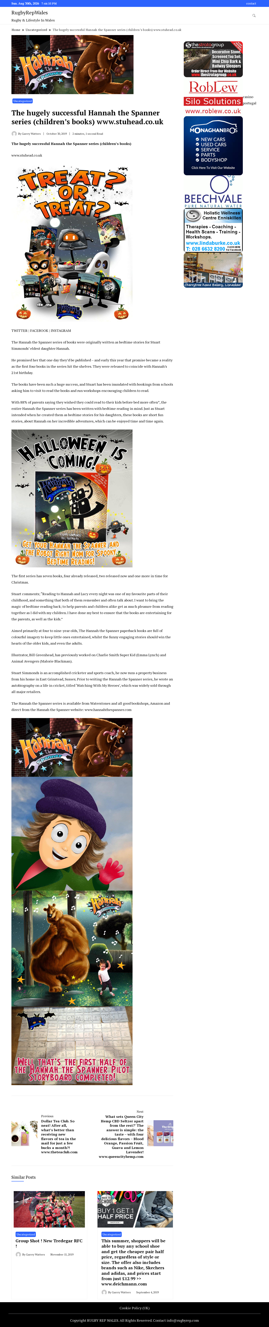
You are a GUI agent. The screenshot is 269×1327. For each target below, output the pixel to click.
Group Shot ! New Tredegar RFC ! (49, 1243)
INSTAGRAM (61, 330)
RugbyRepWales (29, 12)
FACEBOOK (39, 330)
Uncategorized (22, 101)
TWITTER (19, 330)
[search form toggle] (254, 15)
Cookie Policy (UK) (135, 1308)
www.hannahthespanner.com (108, 709)
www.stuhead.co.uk (26, 155)
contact (251, 3)
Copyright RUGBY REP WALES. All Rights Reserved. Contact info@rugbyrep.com (134, 1320)
